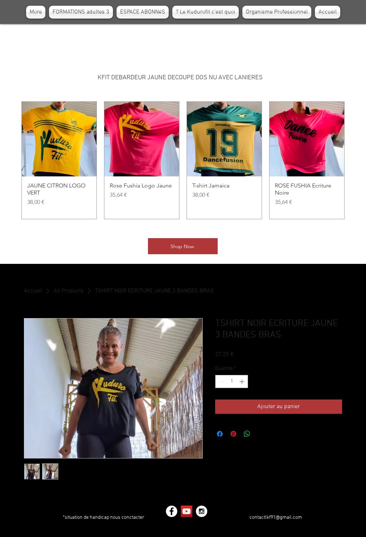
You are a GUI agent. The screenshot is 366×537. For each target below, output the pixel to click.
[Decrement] (220, 381)
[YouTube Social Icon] (186, 511)
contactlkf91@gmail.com (275, 518)
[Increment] (242, 381)
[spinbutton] (231, 381)
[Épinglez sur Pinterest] (233, 434)
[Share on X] (260, 434)
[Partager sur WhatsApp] (247, 434)
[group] (183, 160)
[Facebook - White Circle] (171, 511)
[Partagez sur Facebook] (220, 434)
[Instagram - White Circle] (201, 511)
